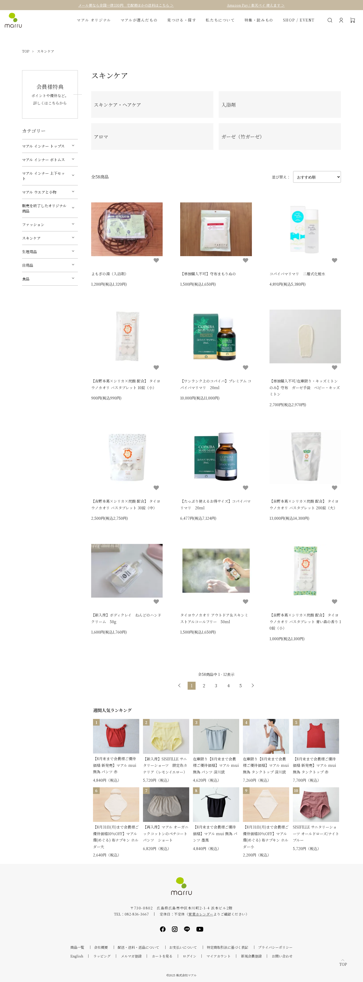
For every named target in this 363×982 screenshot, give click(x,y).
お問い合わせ (282, 956)
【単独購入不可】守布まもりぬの (208, 273)
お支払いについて (183, 947)
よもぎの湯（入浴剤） (109, 273)
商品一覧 (77, 947)
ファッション (33, 224)
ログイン (189, 956)
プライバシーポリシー (275, 947)
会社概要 (101, 947)
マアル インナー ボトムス (43, 159)
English (76, 956)
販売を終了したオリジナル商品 (44, 208)
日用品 (27, 265)
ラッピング (102, 956)
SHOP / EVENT (299, 20)
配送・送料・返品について (138, 947)
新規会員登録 (251, 956)
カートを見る (162, 956)
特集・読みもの (258, 20)
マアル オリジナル (94, 20)
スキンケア (45, 51)
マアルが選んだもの (139, 20)
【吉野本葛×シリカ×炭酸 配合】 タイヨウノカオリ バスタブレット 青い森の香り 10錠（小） (305, 621)
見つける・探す (181, 20)
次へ (253, 686)
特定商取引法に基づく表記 (227, 947)
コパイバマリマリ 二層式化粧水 (297, 273)
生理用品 (29, 251)
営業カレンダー (200, 914)
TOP (25, 51)
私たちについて (220, 20)
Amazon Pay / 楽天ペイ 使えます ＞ (256, 5)
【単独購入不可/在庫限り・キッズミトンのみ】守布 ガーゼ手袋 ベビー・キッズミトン (304, 387)
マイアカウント (218, 956)
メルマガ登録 (131, 956)
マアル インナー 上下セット (43, 175)
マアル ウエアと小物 (39, 192)
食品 (25, 278)
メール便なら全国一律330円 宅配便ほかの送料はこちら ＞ (126, 5)
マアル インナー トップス (43, 146)
